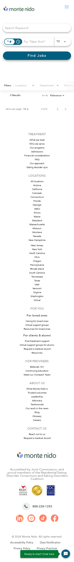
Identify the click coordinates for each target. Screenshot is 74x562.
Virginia (37, 292)
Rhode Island (37, 268)
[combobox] (35, 28)
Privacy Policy (22, 548)
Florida (37, 201)
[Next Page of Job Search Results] (65, 109)
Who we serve (37, 143)
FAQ (37, 159)
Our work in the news (37, 408)
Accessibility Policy (21, 542)
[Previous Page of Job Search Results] (58, 109)
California (37, 189)
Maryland (37, 220)
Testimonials (37, 404)
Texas (37, 280)
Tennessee (37, 276)
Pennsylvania (37, 265)
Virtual (37, 300)
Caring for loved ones (37, 321)
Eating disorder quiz (37, 167)
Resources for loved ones (37, 329)
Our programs (37, 147)
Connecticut (37, 197)
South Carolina (37, 272)
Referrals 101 (37, 366)
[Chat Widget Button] (65, 553)
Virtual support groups (37, 325)
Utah (37, 284)
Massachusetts (37, 224)
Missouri (37, 228)
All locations (37, 181)
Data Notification (50, 542)
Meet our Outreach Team (37, 374)
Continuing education (37, 370)
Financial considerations (37, 155)
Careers (37, 420)
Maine (37, 216)
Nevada (37, 236)
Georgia (37, 204)
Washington (37, 296)
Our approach (37, 163)
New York (37, 249)
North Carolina (37, 253)
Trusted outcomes (37, 392)
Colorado (37, 193)
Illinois (37, 212)
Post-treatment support (37, 341)
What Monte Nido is (37, 388)
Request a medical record (37, 348)
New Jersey (37, 245)
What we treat (37, 139)
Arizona (37, 185)
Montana (37, 232)
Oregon (37, 261)
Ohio (37, 257)
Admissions (37, 151)
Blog (37, 412)
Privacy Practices (47, 548)
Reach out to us (37, 434)
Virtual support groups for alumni (37, 345)
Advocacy (37, 400)
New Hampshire (37, 240)
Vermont (37, 288)
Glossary (37, 416)
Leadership (37, 396)
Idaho (37, 208)
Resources (37, 352)
